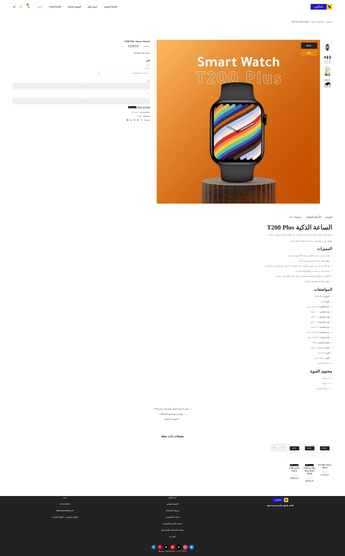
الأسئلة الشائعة (313, 217)
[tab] (328, 217)
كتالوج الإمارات (57, 517)
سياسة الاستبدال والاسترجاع (172, 530)
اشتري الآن (132, 107)
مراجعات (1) (295, 217)
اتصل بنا (172, 536)
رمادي (147, 68)
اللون (148, 61)
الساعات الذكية (317, 22)
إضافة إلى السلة (143, 107)
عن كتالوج (172, 498)
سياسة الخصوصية (172, 517)
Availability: (144, 112)
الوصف (328, 217)
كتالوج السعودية (71, 517)
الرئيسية (329, 22)
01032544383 (65, 504)
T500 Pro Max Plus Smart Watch (309, 471)
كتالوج (178, 551)
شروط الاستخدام (172, 511)
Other (140, 116)
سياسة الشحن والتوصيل (172, 523)
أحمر (148, 65)
